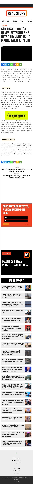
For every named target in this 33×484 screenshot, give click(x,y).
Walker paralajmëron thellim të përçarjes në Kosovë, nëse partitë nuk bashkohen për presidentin (12, 336)
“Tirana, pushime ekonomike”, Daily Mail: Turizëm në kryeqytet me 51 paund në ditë (13, 344)
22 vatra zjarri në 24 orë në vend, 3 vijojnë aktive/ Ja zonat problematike (13, 426)
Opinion (22, 21)
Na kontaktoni (16, 470)
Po (6, 217)
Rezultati (27, 224)
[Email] (20, 64)
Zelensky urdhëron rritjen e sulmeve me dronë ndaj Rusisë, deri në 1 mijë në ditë (12, 287)
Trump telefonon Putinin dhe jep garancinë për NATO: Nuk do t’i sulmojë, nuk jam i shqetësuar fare (13, 443)
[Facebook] (2, 64)
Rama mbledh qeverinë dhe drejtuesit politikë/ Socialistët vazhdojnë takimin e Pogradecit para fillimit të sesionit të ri (12, 386)
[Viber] (14, 64)
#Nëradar (14, 21)
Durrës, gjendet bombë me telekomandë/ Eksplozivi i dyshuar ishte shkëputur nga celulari (12, 361)
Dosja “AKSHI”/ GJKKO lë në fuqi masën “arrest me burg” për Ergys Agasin (12, 319)
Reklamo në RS (16, 458)
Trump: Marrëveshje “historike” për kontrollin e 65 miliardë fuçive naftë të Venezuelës (12, 295)
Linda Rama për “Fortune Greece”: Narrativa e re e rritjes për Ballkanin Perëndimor (11, 328)
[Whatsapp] (11, 64)
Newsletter (16, 473)
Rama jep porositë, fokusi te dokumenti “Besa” (12, 311)
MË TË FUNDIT (16, 280)
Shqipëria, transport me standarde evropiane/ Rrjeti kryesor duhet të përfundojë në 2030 (11, 352)
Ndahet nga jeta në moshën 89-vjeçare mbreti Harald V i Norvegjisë (12, 418)
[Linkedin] (8, 64)
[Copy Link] (17, 64)
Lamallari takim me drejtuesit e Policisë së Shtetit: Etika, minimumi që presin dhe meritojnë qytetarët (13, 410)
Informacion (16, 468)
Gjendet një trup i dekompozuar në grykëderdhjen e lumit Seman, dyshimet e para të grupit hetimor (13, 377)
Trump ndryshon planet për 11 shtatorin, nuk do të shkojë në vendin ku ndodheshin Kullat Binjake (13, 402)
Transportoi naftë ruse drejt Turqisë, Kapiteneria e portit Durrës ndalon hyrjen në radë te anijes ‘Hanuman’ (13, 304)
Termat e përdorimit (16, 460)
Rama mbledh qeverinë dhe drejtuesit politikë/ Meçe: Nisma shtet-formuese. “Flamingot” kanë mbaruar (12, 369)
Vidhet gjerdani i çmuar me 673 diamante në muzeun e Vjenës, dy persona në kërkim (13, 393)
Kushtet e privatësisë (16, 463)
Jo (6, 220)
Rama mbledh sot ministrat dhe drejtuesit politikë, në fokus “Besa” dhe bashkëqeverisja (13, 434)
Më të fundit (5, 21)
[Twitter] (5, 64)
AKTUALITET (4, 25)
